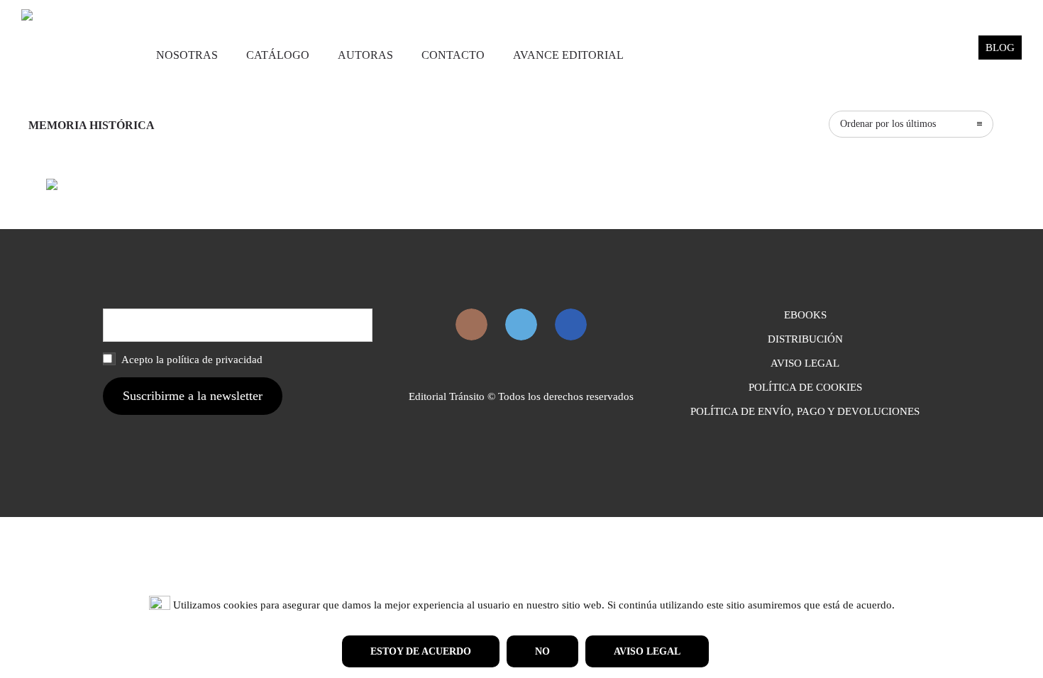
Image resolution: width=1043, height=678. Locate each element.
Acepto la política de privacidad (191, 359)
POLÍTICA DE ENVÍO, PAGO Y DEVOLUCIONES (805, 411)
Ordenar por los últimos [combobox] (888, 123)
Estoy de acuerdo (420, 651)
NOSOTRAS (187, 55)
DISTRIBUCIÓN (805, 339)
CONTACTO (453, 55)
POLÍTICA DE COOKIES (805, 387)
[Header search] (950, 55)
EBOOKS (805, 315)
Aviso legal (647, 651)
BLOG (1000, 47)
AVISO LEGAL (805, 363)
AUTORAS (365, 55)
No (542, 651)
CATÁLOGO (277, 55)
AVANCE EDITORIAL (568, 55)
